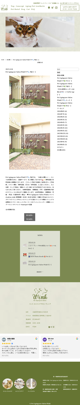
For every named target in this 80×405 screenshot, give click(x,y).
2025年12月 (61, 133)
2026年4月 (60, 122)
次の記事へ (29, 219)
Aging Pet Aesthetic (35, 6)
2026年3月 (60, 125)
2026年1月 (60, 131)
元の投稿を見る (10, 209)
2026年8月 (60, 111)
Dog (23, 9)
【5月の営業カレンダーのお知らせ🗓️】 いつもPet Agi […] (65, 92)
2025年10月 (61, 139)
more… (40, 271)
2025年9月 (60, 142)
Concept (20, 6)
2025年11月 (61, 136)
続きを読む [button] (5, 355)
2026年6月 (60, 117)
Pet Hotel (15, 9)
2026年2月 (60, 128)
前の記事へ (29, 215)
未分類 (59, 150)
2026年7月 (60, 114)
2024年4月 (60, 144)
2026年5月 (60, 120)
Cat (28, 9)
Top (13, 6)
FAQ (33, 9)
